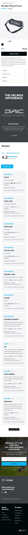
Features (5, 70)
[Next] (25, 26)
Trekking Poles (5, 517)
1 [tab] (9, 41)
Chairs (3, 512)
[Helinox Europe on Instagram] (3, 492)
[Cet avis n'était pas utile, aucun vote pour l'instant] (22, 190)
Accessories (4, 514)
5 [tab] (15, 41)
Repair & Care (18, 520)
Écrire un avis (7, 166)
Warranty (5, 80)
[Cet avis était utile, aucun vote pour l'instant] (19, 190)
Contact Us (17, 515)
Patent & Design (18, 510)
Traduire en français (10, 187)
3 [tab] (13, 41)
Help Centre (17, 518)
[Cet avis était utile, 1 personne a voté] (19, 239)
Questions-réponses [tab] (12, 153)
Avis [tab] (3, 153)
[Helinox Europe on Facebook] (6, 492)
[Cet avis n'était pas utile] (22, 216)
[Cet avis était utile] (19, 216)
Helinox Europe (4, 2)
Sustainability (18, 513)
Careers (16, 522)
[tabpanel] (14, 25)
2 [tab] (12, 41)
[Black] (2, 44)
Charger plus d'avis (14, 429)
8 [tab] (19, 41)
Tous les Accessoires (12, 2)
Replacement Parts (6, 519)
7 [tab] (18, 41)
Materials (5, 77)
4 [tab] (14, 41)
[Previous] (2, 26)
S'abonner (14, 463)
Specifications (6, 74)
